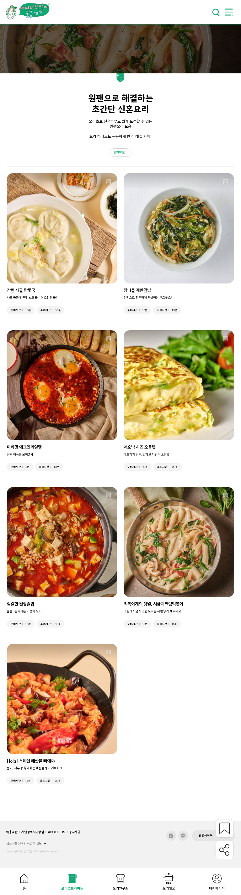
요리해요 (169, 888)
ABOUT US (56, 832)
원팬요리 (121, 153)
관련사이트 (206, 836)
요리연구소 (120, 888)
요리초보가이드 (72, 888)
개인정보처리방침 (32, 832)
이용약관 (12, 832)
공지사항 (74, 832)
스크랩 (225, 828)
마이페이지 (217, 888)
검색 (216, 12)
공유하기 (225, 850)
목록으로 (12, 12)
